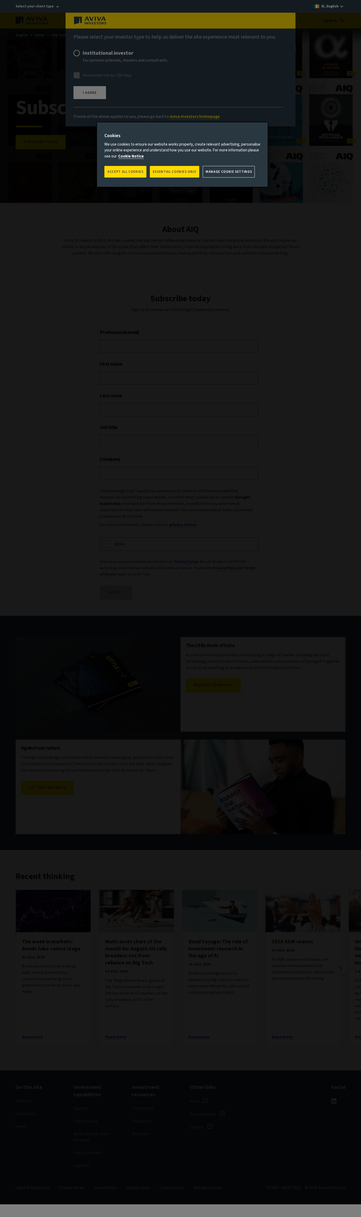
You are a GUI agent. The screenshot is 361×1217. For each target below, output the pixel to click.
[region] (182, 155)
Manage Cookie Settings (229, 171)
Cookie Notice (131, 156)
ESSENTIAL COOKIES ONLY (174, 171)
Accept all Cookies (125, 171)
